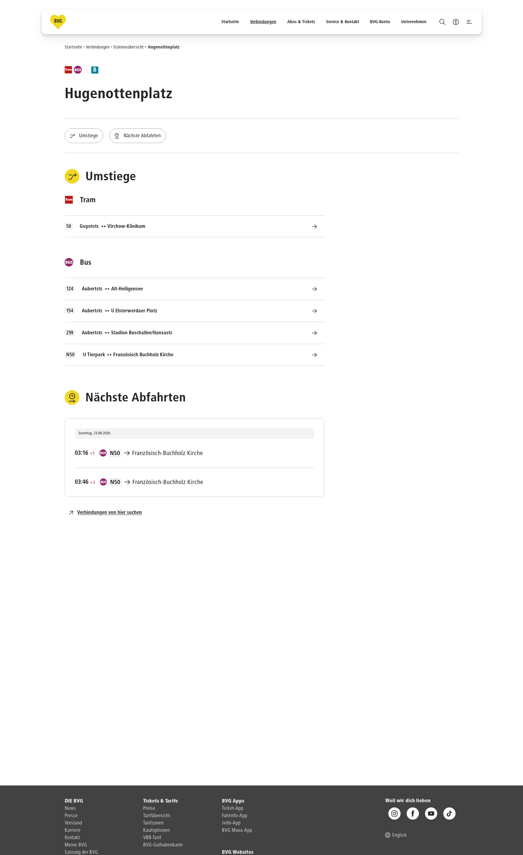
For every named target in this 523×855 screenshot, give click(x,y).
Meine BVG (76, 845)
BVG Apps (233, 801)
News (70, 808)
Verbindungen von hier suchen (109, 512)
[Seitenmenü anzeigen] (469, 22)
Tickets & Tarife (160, 801)
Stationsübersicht (128, 47)
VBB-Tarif (152, 837)
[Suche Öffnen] (442, 22)
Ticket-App (232, 808)
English (399, 835)
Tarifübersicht (156, 816)
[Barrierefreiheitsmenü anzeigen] (456, 22)
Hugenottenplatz (164, 47)
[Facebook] (413, 813)
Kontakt (72, 837)
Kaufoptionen (156, 830)
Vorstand (73, 823)
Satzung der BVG (81, 852)
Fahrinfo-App (234, 816)
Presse (71, 816)
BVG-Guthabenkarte (163, 845)
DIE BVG (74, 801)
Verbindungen (98, 47)
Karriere (73, 830)
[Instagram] (394, 813)
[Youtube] (431, 813)
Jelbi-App (231, 823)
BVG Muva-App (237, 830)
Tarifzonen (153, 823)
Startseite (73, 47)
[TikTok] (449, 813)
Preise (149, 808)
